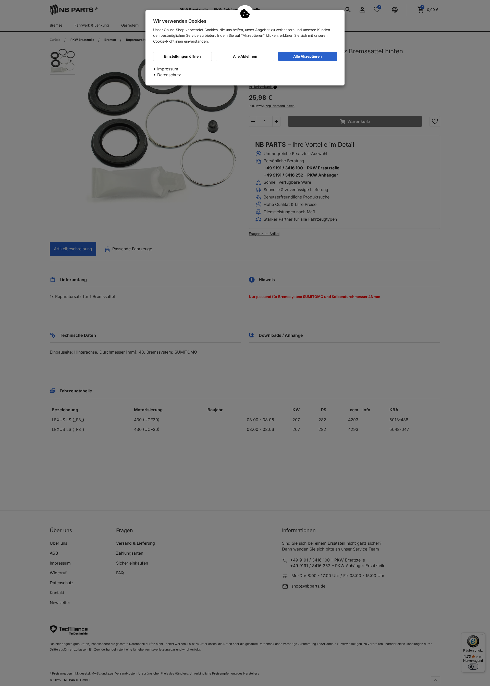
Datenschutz (169, 74)
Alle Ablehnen (245, 56)
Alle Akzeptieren (307, 56)
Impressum (167, 68)
